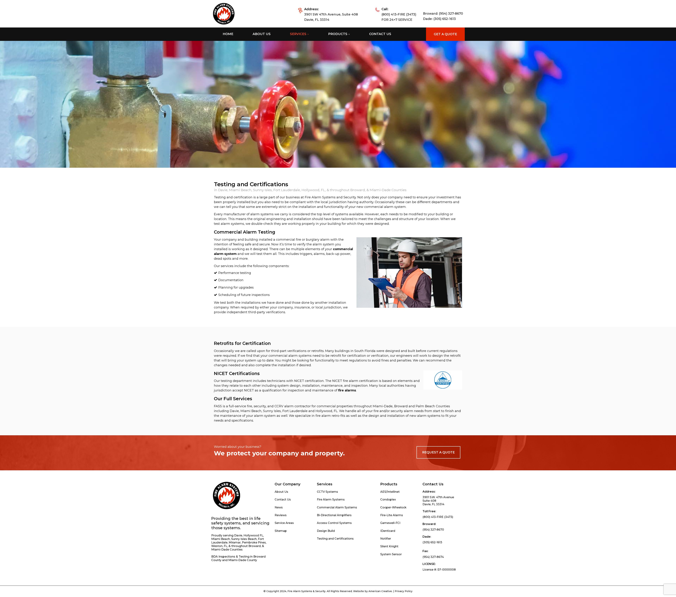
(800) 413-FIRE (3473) (398, 14)
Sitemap (281, 531)
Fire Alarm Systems (331, 499)
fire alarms (347, 390)
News (279, 507)
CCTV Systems (327, 491)
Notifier (385, 538)
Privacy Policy (403, 591)
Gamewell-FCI (390, 523)
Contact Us (283, 499)
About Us (281, 491)
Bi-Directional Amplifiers (334, 515)
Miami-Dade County (242, 560)
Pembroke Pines (254, 542)
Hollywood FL (253, 535)
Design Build (326, 531)
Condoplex (388, 499)
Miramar (235, 542)
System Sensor (391, 554)
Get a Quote (445, 34)
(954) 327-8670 (451, 14)
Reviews (281, 515)
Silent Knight (389, 546)
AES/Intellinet (390, 491)
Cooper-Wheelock (393, 507)
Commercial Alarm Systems (337, 507)
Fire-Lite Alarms (391, 515)
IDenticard (387, 531)
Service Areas (284, 523)
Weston (217, 546)
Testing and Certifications (335, 538)
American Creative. (380, 591)
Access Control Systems (334, 523)
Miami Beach (220, 539)
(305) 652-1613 (444, 19)
